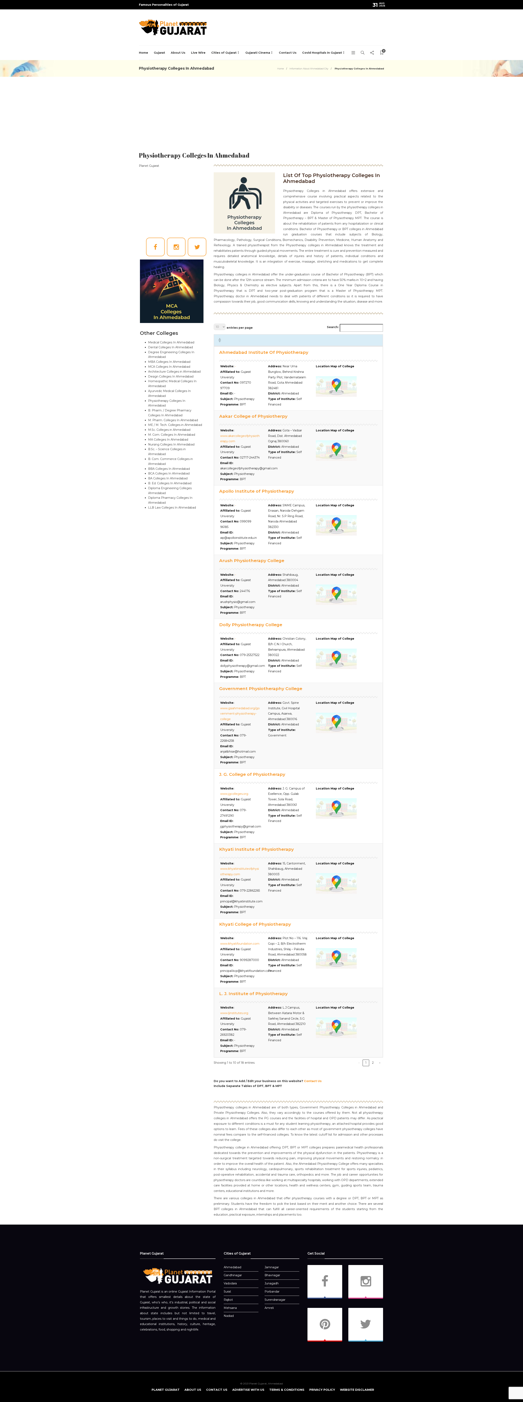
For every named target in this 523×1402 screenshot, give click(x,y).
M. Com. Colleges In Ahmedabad (171, 435)
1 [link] (366, 1063)
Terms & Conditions (286, 1390)
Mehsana (230, 1308)
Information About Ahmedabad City (308, 68)
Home (143, 53)
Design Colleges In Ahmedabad (170, 376)
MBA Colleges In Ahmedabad (169, 362)
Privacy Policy (322, 1390)
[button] (219, 340)
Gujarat (159, 53)
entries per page (240, 328)
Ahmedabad (232, 1267)
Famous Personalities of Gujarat (164, 5)
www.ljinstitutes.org (234, 1013)
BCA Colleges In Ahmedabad (169, 473)
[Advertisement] (309, 32)
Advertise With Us (248, 1390)
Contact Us (287, 53)
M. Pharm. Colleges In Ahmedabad (173, 420)
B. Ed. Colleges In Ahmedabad (169, 483)
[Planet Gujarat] (178, 1275)
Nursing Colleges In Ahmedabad (171, 444)
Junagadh (272, 1283)
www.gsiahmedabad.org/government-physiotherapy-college (240, 713)
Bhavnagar (272, 1275)
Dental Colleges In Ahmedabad (170, 347)
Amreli (269, 1308)
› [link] (379, 1063)
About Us (178, 53)
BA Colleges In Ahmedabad (168, 478)
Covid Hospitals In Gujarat (322, 53)
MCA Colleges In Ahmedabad (169, 367)
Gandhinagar (233, 1275)
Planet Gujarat (166, 1390)
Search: (333, 327)
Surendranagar (275, 1300)
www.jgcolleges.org (234, 794)
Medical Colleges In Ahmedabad (171, 342)
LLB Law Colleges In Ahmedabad (172, 507)
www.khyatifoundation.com (239, 943)
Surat (227, 1291)
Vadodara (230, 1283)
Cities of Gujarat (224, 53)
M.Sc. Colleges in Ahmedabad (169, 430)
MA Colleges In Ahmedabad (168, 439)
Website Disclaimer (357, 1390)
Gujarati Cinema (257, 53)
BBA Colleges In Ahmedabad (169, 469)
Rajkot (228, 1300)
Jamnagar (272, 1267)
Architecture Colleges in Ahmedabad (174, 371)
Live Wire (198, 53)
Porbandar (272, 1291)
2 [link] (373, 1063)
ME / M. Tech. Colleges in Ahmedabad (175, 425)
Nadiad (229, 1316)
